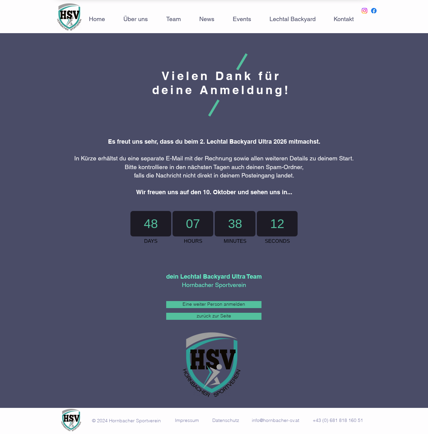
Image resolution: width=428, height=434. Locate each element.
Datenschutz (225, 420)
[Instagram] (364, 10)
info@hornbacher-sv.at (275, 420)
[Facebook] (374, 10)
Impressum (188, 420)
